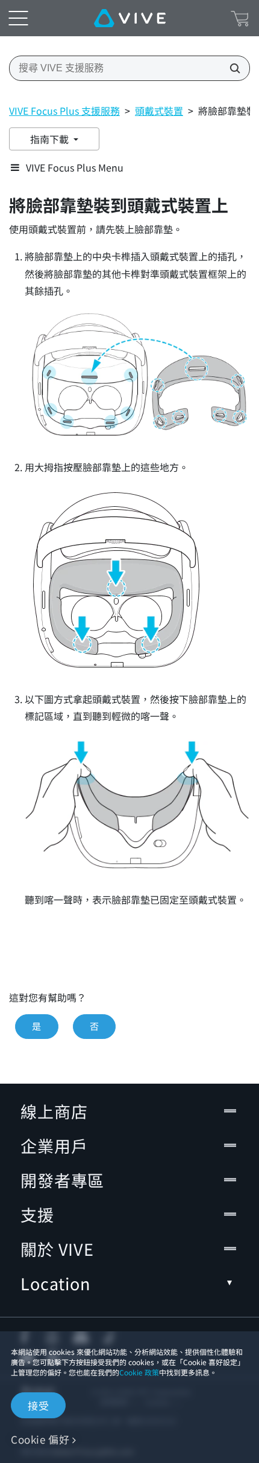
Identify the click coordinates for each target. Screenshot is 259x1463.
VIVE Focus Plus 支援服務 (64, 110)
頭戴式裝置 (159, 110)
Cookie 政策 (139, 1372)
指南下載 (50, 139)
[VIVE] (130, 18)
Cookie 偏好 (40, 1439)
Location (55, 1283)
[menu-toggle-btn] (18, 18)
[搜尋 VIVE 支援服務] (231, 68)
